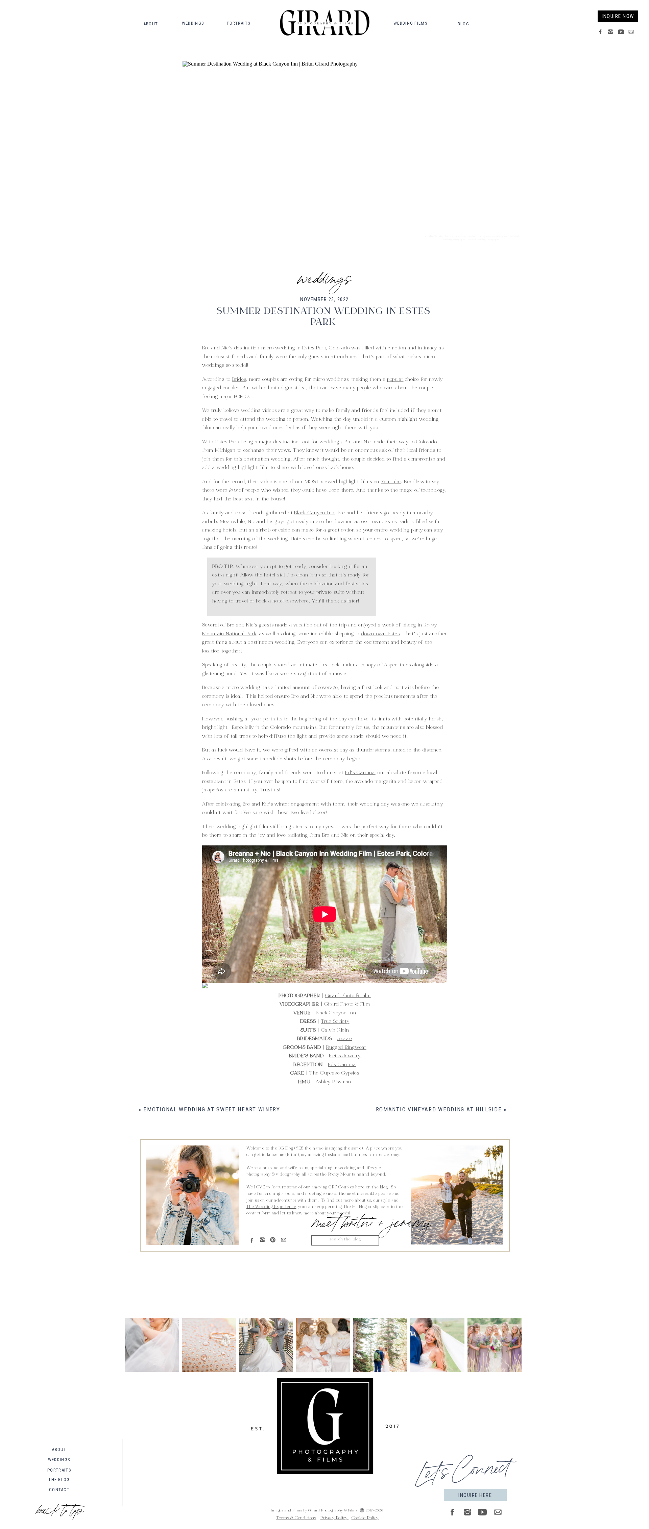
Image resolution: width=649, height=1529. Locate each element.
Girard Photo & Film (348, 995)
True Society (335, 1021)
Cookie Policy (365, 1518)
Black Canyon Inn (314, 513)
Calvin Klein (335, 1030)
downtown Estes (380, 634)
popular (395, 379)
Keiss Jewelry (345, 1056)
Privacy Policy (334, 1518)
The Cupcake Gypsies (334, 1073)
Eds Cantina (342, 1064)
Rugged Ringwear (346, 1047)
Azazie (345, 1038)
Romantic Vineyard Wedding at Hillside (439, 1109)
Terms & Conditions (296, 1518)
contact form (258, 1213)
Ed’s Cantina (360, 772)
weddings (324, 276)
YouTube (391, 482)
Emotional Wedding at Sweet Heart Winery (211, 1109)
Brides (239, 379)
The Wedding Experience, (271, 1207)
